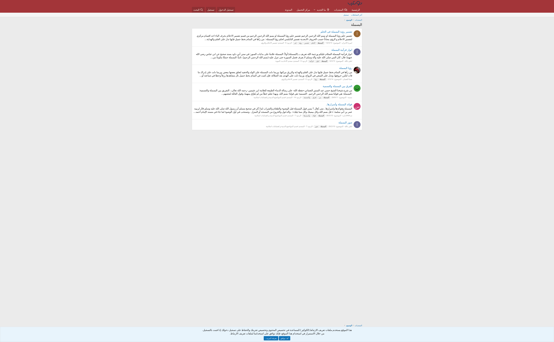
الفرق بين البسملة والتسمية (337, 86)
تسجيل (346, 15)
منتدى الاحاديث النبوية (283, 61)
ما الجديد (321, 9)
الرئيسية (356, 9)
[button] (314, 10)
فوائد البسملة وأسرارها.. (339, 104)
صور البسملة (345, 122)
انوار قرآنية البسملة (341, 49)
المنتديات (338, 9)
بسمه (350, 97)
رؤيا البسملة (345, 68)
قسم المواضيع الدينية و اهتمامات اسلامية (270, 97)
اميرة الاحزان (347, 43)
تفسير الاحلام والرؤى (269, 43)
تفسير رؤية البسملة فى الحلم (336, 31)
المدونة (288, 9)
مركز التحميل (303, 9)
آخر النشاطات (356, 15)
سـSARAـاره (347, 115)
